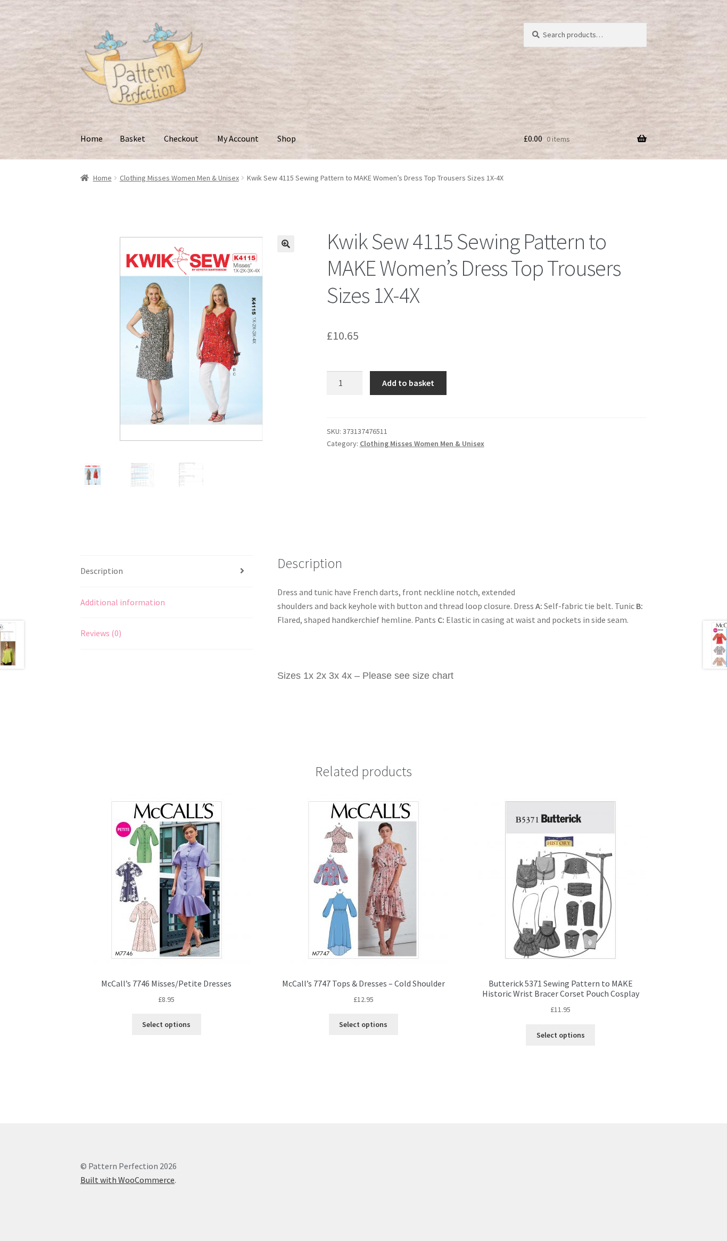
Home (91, 138)
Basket (132, 138)
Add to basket (408, 382)
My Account (238, 138)
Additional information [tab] (122, 602)
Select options (166, 1024)
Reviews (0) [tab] (100, 633)
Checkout (181, 138)
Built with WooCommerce (127, 1179)
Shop (286, 138)
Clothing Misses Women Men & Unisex (179, 178)
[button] (285, 243)
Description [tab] (101, 570)
